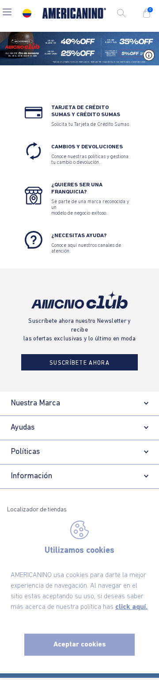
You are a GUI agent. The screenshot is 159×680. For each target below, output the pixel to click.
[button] (7, 13)
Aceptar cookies (79, 644)
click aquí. (131, 607)
